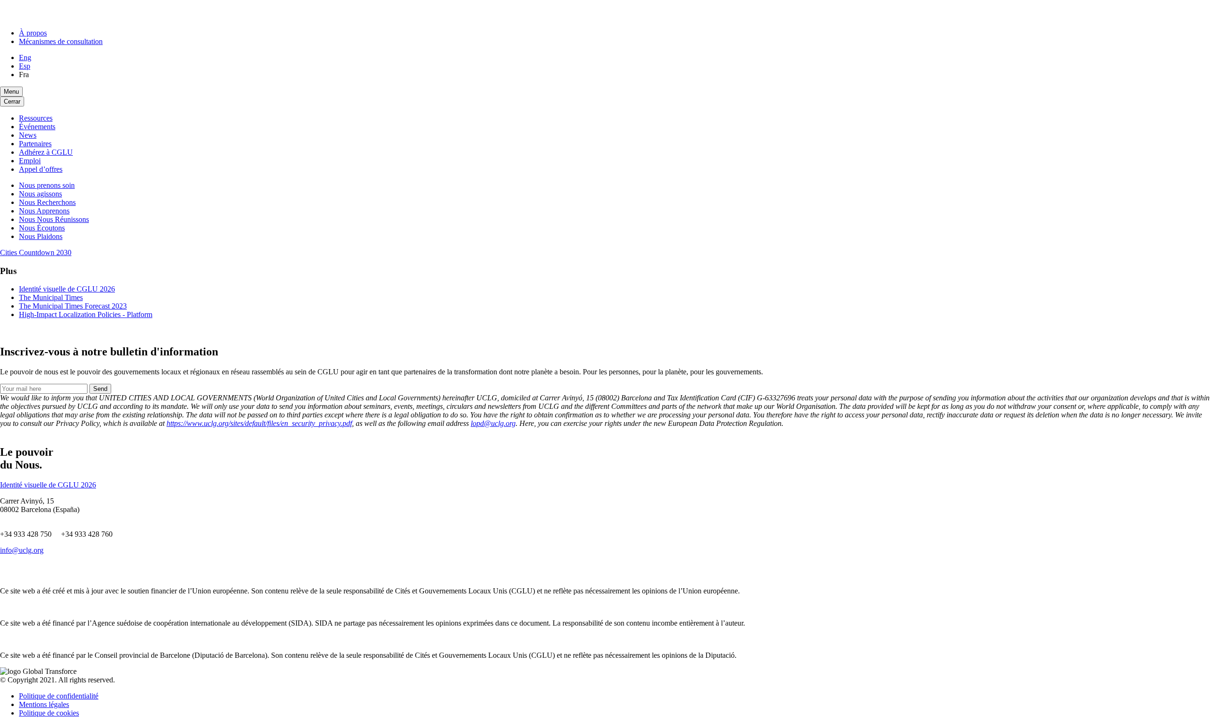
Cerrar (12, 101)
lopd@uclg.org (493, 423)
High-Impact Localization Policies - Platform (85, 314)
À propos (33, 33)
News (27, 135)
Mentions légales (44, 704)
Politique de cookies (49, 713)
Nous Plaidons (40, 236)
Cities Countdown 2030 (35, 252)
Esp (24, 66)
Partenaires (35, 144)
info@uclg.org (22, 550)
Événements (37, 127)
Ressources (36, 118)
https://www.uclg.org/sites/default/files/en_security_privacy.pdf (259, 423)
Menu (11, 91)
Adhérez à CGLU (46, 152)
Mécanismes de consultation (61, 41)
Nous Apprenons (44, 211)
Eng (25, 57)
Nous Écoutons (42, 228)
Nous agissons (40, 194)
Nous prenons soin (47, 185)
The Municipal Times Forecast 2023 (73, 306)
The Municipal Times (51, 297)
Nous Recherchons (47, 202)
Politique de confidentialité (58, 696)
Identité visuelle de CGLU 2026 (67, 289)
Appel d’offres (40, 169)
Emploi (30, 161)
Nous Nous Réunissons (54, 219)
